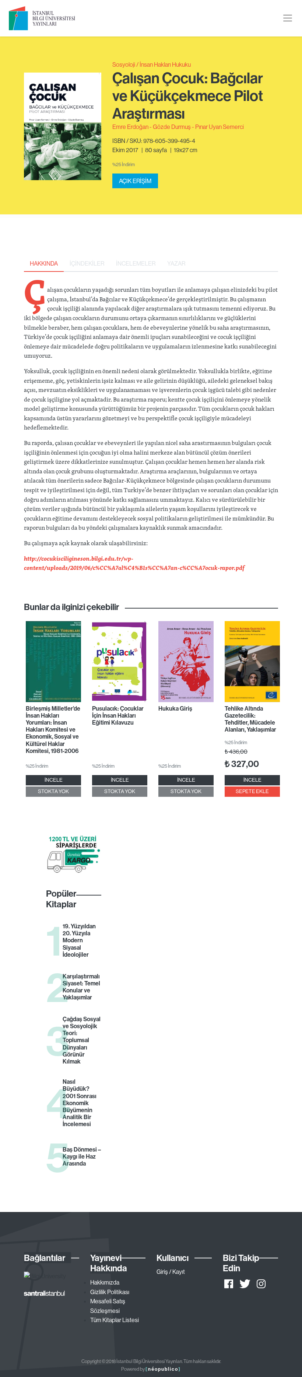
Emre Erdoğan (130, 126)
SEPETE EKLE (252, 791)
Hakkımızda (104, 1282)
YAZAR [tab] (176, 263)
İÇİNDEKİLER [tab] (87, 263)
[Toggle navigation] (287, 18)
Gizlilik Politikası (109, 1292)
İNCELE (54, 780)
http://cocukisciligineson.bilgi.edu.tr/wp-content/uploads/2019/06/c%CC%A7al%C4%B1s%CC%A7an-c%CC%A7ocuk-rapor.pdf (134, 563)
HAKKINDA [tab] (44, 263)
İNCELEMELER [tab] (135, 263)
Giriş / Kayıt (171, 1271)
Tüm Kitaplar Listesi (114, 1320)
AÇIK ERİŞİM (135, 181)
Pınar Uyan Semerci (219, 126)
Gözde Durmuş (172, 126)
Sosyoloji (123, 64)
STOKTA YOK (53, 791)
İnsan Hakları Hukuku (165, 64)
